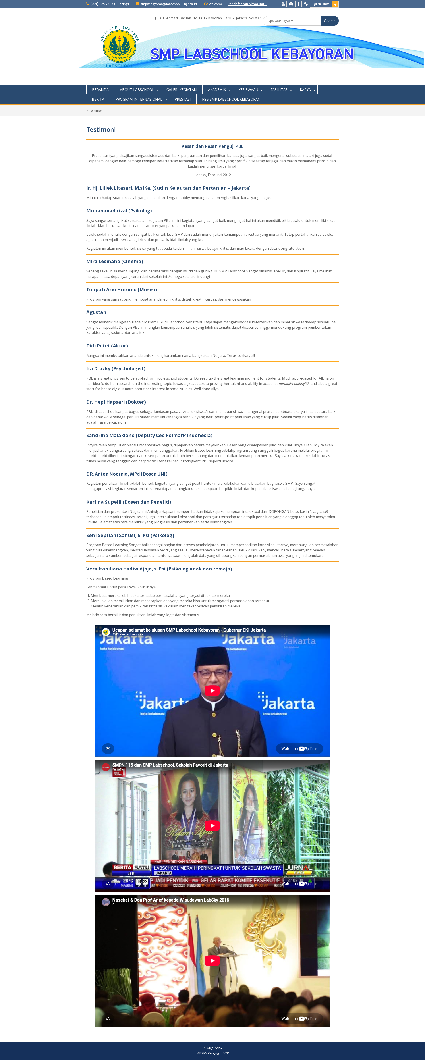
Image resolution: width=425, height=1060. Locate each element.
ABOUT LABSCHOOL (137, 89)
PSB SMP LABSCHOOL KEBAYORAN (231, 99)
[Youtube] (283, 4)
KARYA (305, 89)
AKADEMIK (217, 89)
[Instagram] (291, 4)
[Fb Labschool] (298, 4)
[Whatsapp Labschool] (306, 4)
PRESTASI (183, 99)
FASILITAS (279, 89)
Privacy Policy (212, 1047)
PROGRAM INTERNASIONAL (139, 99)
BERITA (98, 99)
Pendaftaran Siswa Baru (247, 4)
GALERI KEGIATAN (181, 89)
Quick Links (321, 4)
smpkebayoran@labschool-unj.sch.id (169, 4)
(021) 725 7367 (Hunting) (109, 4)
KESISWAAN (248, 89)
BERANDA (100, 89)
